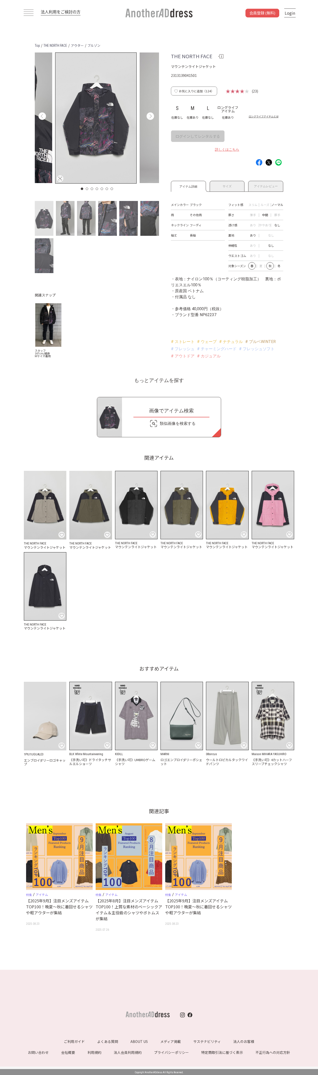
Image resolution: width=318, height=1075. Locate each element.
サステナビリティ (207, 1041)
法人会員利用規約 (128, 1052)
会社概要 (68, 1052)
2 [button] (87, 189)
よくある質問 (107, 1041)
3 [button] (92, 189)
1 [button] (82, 189)
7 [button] (112, 189)
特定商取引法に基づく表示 (222, 1052)
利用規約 (94, 1052)
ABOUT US (139, 1041)
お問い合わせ (38, 1052)
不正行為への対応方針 (272, 1052)
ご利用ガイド (74, 1041)
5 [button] (102, 189)
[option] (96, 118)
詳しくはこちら (227, 149)
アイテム (42, 894)
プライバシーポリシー (171, 1052)
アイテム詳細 (188, 186)
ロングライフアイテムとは (263, 116)
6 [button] (107, 189)
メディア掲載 (170, 1041)
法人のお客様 (243, 1041)
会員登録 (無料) (262, 12)
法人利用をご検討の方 (60, 12)
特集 (29, 895)
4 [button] (97, 189)
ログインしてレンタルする (197, 136)
